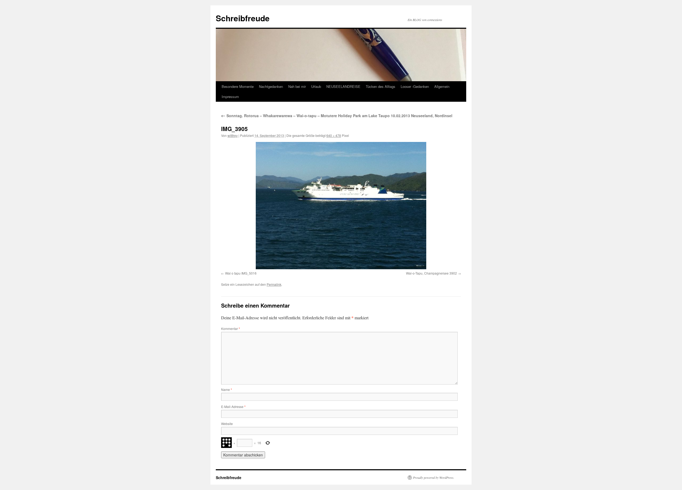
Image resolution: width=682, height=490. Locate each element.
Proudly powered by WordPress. (433, 477)
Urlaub (316, 86)
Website (227, 423)
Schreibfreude (243, 18)
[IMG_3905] (341, 205)
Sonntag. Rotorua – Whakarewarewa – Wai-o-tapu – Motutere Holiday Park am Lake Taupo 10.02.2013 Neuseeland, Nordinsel (336, 115)
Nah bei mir (297, 86)
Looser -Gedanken (415, 86)
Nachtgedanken (271, 86)
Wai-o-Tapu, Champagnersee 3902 (431, 273)
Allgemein (441, 86)
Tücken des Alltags (380, 86)
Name (226, 389)
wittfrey (233, 135)
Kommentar (230, 328)
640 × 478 (333, 135)
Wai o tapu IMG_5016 (241, 273)
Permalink (274, 284)
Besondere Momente (238, 86)
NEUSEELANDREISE (343, 86)
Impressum (230, 96)
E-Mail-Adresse (233, 406)
